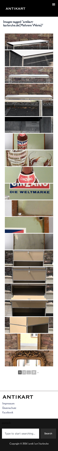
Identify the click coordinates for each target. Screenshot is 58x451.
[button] (53, 4)
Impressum (8, 403)
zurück (33, 12)
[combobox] (20, 434)
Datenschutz (9, 408)
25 (34, 372)
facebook (7, 412)
